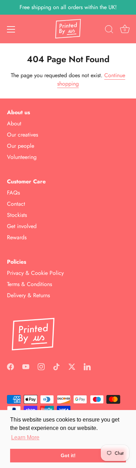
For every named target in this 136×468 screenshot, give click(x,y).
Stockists (17, 215)
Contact (16, 204)
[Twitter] (71, 366)
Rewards (17, 237)
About (14, 123)
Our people (20, 146)
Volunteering (22, 157)
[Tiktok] (56, 366)
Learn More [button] (25, 437)
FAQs (13, 193)
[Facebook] (10, 366)
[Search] (109, 30)
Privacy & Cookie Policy (35, 273)
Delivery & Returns (28, 295)
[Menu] (11, 29)
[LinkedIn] (87, 366)
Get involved (22, 226)
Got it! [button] (68, 455)
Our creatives (22, 135)
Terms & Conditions (29, 284)
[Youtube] (25, 366)
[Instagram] (41, 366)
